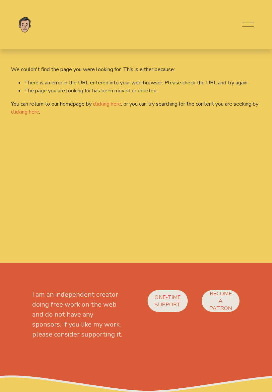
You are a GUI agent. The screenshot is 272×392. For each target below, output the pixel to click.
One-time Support (168, 301)
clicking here (107, 104)
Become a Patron (220, 301)
